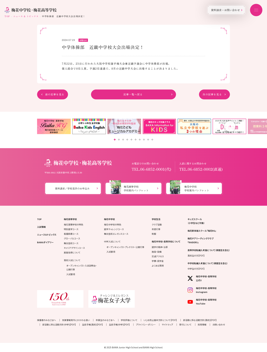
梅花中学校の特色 (112, 224)
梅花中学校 (109, 219)
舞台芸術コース (71, 243)
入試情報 (41, 226)
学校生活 (156, 219)
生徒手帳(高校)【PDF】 (92, 324)
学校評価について (129, 320)
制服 (154, 233)
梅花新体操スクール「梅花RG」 (202, 230)
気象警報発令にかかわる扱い (76, 320)
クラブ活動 (157, 224)
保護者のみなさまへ (46, 320)
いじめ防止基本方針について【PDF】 (160, 320)
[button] (230, 126)
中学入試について (112, 241)
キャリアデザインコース (74, 247)
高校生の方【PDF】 (196, 255)
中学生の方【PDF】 (196, 268)
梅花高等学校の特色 (73, 224)
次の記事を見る (212, 94)
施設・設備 (156, 251)
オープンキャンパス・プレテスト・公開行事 (125, 247)
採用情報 (202, 324)
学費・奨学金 (158, 260)
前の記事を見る (54, 94)
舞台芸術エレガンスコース (116, 233)
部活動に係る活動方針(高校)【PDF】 (200, 320)
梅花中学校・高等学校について (166, 241)
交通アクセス (158, 256)
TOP (7, 16)
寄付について (185, 324)
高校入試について (72, 260)
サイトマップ (167, 324)
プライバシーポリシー (146, 324)
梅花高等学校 (70, 219)
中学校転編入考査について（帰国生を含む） (208, 263)
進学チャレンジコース (114, 229)
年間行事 (156, 229)
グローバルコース (72, 238)
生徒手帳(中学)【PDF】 (119, 324)
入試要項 (70, 274)
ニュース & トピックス (25, 16)
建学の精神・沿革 (160, 247)
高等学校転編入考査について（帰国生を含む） (209, 250)
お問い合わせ (218, 324)
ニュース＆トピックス (46, 234)
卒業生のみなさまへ (105, 320)
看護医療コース (71, 233)
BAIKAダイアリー (45, 242)
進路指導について (72, 252)
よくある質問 (158, 265)
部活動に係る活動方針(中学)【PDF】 (59, 324)
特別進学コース (71, 229)
